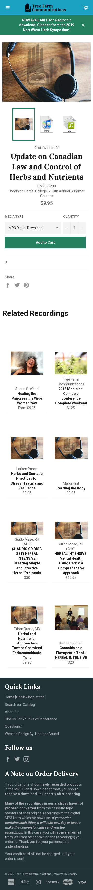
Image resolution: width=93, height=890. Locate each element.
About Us (12, 712)
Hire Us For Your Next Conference (31, 719)
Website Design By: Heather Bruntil (32, 734)
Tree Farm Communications (33, 874)
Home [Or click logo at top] (25, 697)
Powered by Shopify (65, 874)
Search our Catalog (20, 705)
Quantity (71, 216)
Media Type (14, 216)
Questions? (14, 726)
